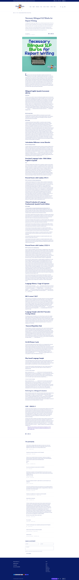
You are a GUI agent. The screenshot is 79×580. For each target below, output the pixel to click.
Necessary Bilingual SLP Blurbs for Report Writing (25, 12)
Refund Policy (47, 570)
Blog (41, 6)
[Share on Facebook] (48, 33)
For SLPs (17, 12)
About (54, 6)
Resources (37, 6)
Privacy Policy (47, 569)
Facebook (56, 0)
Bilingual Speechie (17, 578)
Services (47, 6)
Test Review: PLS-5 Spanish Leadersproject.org (34, 180)
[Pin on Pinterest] (51, 33)
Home (15, 12)
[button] (30, 7)
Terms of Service (48, 571)
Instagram (60, 0)
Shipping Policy (48, 568)
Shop (30, 6)
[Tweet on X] (50, 33)
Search (47, 563)
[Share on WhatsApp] (53, 33)
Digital (34, 6)
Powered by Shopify (21, 578)
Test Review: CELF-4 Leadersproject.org (33, 247)
